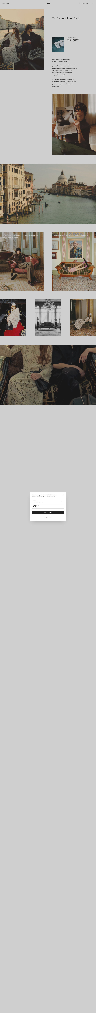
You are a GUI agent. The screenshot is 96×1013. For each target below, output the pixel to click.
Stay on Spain (48, 517)
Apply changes (48, 512)
